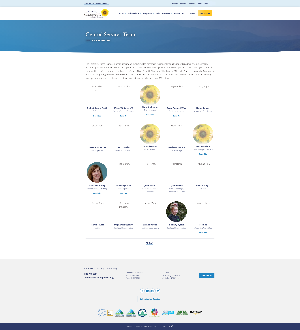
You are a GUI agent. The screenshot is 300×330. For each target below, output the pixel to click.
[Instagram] (152, 291)
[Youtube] (147, 291)
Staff (88, 40)
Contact (191, 13)
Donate (183, 3)
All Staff (149, 243)
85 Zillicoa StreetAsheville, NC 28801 (133, 276)
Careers (191, 3)
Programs (147, 13)
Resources (179, 13)
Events (175, 3)
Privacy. (160, 326)
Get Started (205, 13)
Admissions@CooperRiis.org (99, 277)
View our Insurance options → (96, 3)
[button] (214, 3)
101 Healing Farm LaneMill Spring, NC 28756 (171, 276)
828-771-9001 (91, 273)
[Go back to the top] (295, 324)
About (121, 13)
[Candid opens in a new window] (110, 313)
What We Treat (163, 13)
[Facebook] (142, 291)
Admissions (133, 13)
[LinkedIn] (157, 291)
